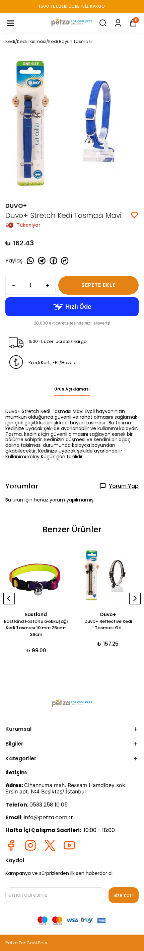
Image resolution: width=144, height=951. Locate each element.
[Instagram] (30, 845)
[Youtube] (69, 845)
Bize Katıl (124, 895)
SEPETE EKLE (98, 285)
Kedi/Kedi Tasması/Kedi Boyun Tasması (48, 41)
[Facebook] (11, 845)
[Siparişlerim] (118, 23)
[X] (50, 845)
